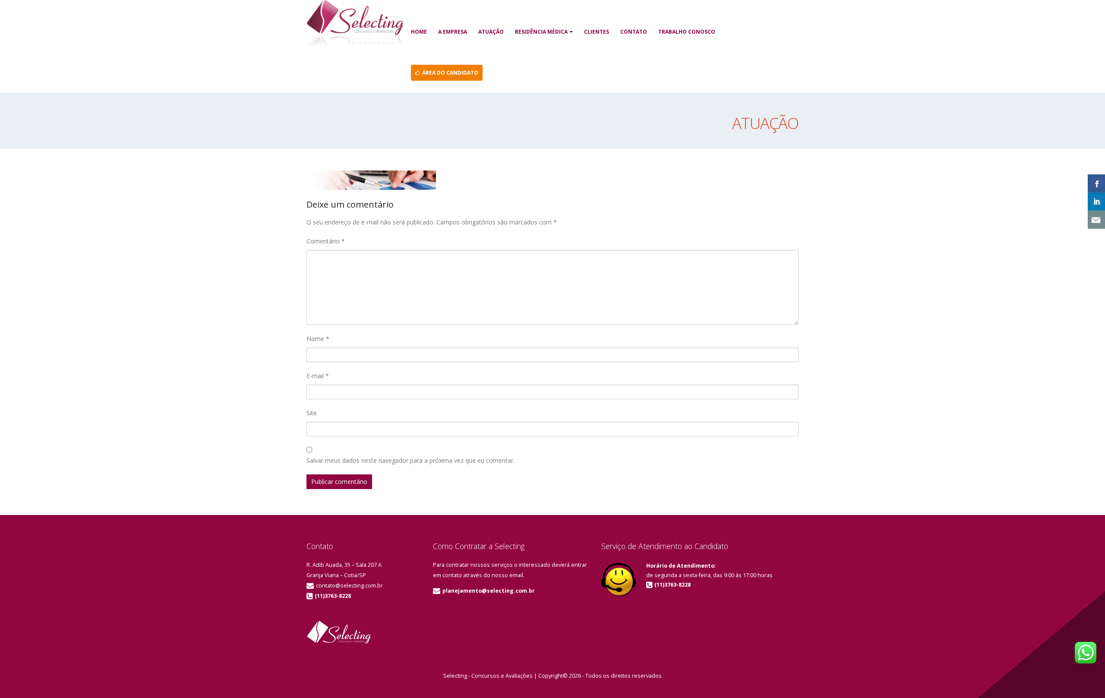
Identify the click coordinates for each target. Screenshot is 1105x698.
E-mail (317, 376)
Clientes (596, 31)
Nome (317, 339)
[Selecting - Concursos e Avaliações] (354, 24)
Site (311, 413)
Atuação (491, 31)
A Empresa (452, 31)
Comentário (325, 241)
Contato (633, 31)
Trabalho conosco (686, 31)
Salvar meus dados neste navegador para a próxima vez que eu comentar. (410, 460)
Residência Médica (541, 31)
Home (419, 31)
